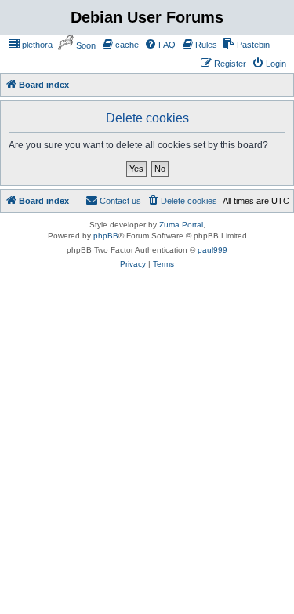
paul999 (212, 231)
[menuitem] (41, 44)
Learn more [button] (57, 545)
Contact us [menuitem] (120, 182)
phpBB (105, 217)
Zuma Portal (181, 206)
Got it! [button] (88, 585)
